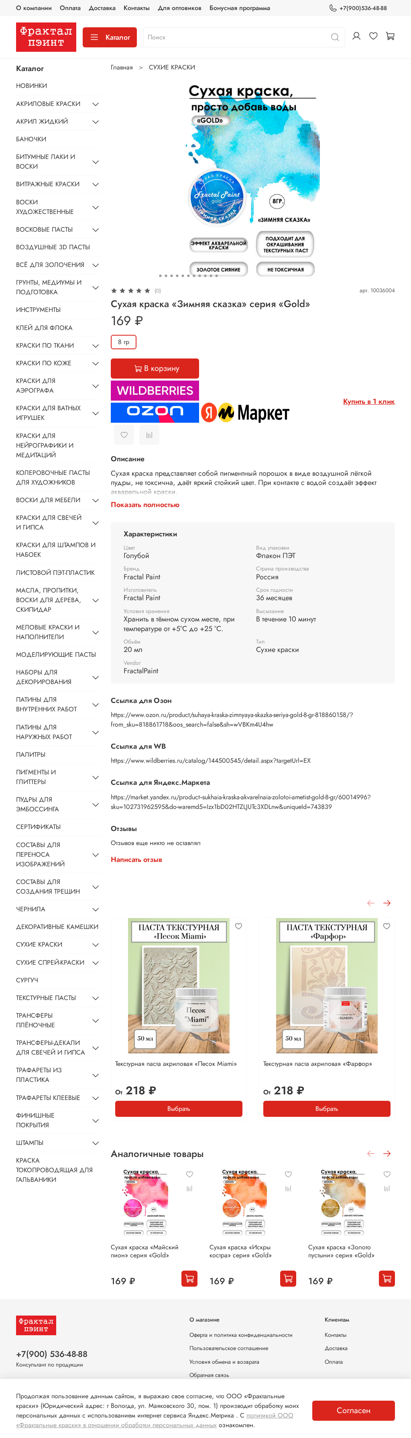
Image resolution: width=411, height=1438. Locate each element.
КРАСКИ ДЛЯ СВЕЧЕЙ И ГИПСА (48, 522)
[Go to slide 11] (216, 276)
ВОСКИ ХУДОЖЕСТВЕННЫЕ (45, 207)
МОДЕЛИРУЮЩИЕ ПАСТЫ (56, 654)
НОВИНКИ (31, 85)
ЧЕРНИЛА (30, 909)
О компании (34, 7)
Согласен (353, 1410)
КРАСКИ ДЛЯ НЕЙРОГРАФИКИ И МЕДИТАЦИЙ (44, 445)
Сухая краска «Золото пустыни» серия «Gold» (341, 1251)
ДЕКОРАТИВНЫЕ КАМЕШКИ (57, 926)
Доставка (102, 7)
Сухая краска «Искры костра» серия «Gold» (241, 1251)
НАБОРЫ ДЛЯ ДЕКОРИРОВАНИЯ (43, 677)
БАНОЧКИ (31, 139)
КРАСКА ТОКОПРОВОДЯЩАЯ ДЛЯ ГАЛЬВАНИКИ (54, 1170)
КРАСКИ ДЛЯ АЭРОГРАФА (35, 385)
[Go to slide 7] (194, 276)
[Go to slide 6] (188, 276)
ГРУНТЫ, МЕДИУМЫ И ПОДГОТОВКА (48, 287)
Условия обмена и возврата (224, 1362)
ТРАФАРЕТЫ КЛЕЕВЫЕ (48, 1097)
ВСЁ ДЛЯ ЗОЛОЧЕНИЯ (50, 264)
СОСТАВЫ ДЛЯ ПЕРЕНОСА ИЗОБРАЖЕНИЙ (40, 854)
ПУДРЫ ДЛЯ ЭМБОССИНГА (37, 804)
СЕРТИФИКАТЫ (38, 826)
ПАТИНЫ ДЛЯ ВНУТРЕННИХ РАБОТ (46, 704)
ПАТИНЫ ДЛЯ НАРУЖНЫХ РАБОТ (44, 732)
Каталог (118, 37)
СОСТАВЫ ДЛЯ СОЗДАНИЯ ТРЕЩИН (48, 886)
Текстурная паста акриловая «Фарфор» (317, 1063)
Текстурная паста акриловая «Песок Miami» (176, 1063)
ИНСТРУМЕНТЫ (38, 309)
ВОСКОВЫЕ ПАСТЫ (44, 229)
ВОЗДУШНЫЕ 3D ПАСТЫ (53, 247)
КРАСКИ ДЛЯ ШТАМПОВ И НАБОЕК (56, 549)
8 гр (123, 341)
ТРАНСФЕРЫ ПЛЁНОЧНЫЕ (35, 1020)
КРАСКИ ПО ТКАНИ (45, 345)
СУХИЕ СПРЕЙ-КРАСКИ (50, 962)
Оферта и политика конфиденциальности (241, 1335)
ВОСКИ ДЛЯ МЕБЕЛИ (48, 500)
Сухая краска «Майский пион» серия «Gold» (145, 1251)
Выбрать (178, 1108)
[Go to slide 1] (160, 276)
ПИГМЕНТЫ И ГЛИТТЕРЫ (36, 777)
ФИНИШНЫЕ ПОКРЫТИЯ (35, 1120)
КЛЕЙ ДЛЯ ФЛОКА (44, 327)
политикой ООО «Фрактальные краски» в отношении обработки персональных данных (154, 1420)
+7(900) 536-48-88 (51, 1354)
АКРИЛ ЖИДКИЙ (42, 121)
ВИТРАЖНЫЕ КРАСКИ (47, 184)
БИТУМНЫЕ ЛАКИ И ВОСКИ (45, 161)
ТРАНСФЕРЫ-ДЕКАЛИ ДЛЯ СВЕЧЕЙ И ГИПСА (50, 1047)
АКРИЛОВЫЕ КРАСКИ (48, 103)
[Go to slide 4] (177, 276)
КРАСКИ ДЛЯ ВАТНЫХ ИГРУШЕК (48, 412)
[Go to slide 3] (171, 276)
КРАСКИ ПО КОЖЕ (43, 363)
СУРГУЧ (27, 980)
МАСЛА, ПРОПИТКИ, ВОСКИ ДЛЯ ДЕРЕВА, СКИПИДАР (48, 600)
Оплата (70, 7)
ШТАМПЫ (29, 1142)
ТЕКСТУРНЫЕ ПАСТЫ (46, 997)
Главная (122, 67)
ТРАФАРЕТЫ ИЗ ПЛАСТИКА (39, 1074)
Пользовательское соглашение (228, 1348)
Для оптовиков (179, 7)
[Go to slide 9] (205, 276)
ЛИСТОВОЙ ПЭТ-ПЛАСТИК (55, 572)
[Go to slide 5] (182, 276)
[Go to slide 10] (211, 276)
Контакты (137, 7)
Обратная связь (209, 1375)
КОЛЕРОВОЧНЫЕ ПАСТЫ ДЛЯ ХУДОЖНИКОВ (53, 477)
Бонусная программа (240, 7)
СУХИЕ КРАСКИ (172, 67)
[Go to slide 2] (166, 276)
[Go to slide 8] (199, 276)
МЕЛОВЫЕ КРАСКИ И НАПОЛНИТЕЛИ (47, 632)
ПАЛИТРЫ (30, 754)
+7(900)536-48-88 (363, 8)
